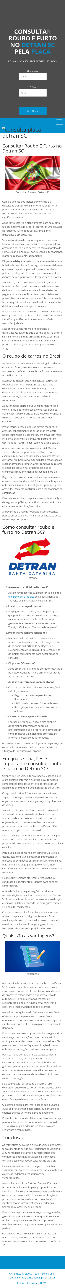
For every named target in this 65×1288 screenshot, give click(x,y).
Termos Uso (47, 1273)
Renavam (32, 1283)
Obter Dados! (32, 110)
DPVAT (44, 1283)
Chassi (20, 1283)
